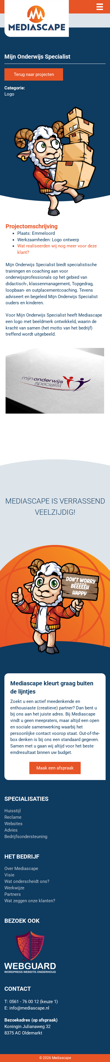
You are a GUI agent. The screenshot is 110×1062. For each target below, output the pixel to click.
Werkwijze (14, 888)
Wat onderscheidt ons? (26, 881)
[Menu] (99, 7)
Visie (9, 875)
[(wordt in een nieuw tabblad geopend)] (30, 951)
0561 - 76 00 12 (24, 1001)
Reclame (12, 817)
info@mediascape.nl (29, 1008)
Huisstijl (12, 811)
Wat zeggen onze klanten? (29, 901)
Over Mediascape (21, 868)
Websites (13, 824)
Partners (12, 894)
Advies (11, 830)
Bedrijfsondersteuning (25, 837)
